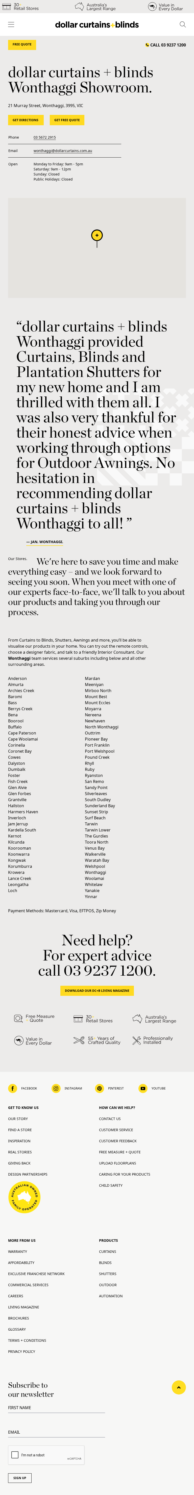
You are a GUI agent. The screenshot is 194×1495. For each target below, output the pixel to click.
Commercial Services (28, 1284)
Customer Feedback (118, 1140)
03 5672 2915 (45, 137)
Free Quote (22, 44)
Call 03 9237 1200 (168, 45)
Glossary (17, 1329)
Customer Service (116, 1129)
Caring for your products (124, 1174)
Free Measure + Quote (120, 1152)
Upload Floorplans (117, 1163)
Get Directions (26, 120)
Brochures (18, 1318)
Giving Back (19, 1163)
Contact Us (110, 1118)
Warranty (17, 1251)
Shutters (107, 1273)
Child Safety (111, 1185)
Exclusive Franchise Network (36, 1273)
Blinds (105, 1262)
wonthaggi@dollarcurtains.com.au (63, 150)
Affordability (21, 1262)
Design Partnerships (27, 1174)
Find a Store (20, 1129)
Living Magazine (23, 1307)
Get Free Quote (67, 120)
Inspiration (19, 1140)
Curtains (107, 1251)
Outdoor (108, 1284)
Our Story (18, 1118)
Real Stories (20, 1152)
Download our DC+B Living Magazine (97, 991)
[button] (97, 238)
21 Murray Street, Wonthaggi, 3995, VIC (45, 105)
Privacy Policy (21, 1351)
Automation (111, 1296)
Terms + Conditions (27, 1340)
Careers (15, 1296)
